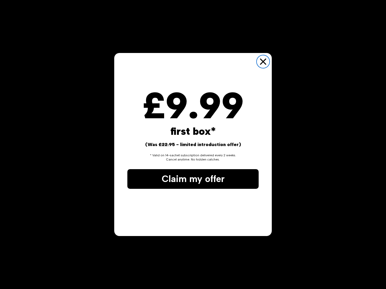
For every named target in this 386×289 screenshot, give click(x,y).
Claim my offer (193, 178)
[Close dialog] (263, 61)
